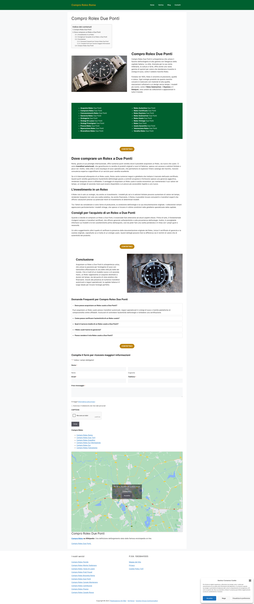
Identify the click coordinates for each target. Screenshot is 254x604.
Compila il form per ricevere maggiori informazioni (95, 43)
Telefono (132, 377)
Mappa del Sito (135, 562)
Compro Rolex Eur (83, 445)
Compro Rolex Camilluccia (81, 586)
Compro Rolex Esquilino (85, 440)
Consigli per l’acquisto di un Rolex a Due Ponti (92, 37)
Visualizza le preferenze (241, 598)
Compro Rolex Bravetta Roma (83, 576)
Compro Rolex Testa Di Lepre (83, 569)
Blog (169, 5)
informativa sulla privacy (86, 402)
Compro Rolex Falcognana (86, 448)
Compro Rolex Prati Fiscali (81, 572)
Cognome (131, 373)
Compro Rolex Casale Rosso (82, 592)
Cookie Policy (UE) (136, 569)
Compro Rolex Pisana (79, 589)
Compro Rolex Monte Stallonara (84, 565)
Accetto (127, 496)
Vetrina (161, 5)
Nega (224, 598)
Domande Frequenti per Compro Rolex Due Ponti (94, 41)
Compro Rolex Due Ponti (82, 30)
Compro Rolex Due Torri (85, 438)
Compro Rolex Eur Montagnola (88, 443)
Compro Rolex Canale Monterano (84, 582)
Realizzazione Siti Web (118, 601)
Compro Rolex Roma (83, 4)
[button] (250, 581)
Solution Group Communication (147, 601)
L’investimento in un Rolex (85, 34)
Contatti (178, 5)
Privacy (132, 565)
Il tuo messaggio (78, 386)
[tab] (127, 309)
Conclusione (82, 39)
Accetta (209, 598)
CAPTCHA (75, 410)
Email (74, 377)
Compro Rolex (77, 538)
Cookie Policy (127, 491)
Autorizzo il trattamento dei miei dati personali (89, 406)
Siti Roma (131, 601)
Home (152, 5)
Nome (73, 373)
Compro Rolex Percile (79, 562)
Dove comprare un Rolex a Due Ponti (87, 32)
